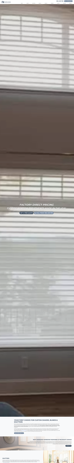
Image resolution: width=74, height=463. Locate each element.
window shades (24, 430)
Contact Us (68, 445)
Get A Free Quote (68, 1)
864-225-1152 (60, 1)
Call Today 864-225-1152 (44, 213)
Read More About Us (19, 433)
